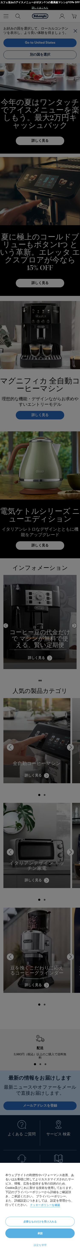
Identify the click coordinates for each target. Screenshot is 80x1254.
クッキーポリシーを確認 (45, 1205)
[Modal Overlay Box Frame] (40, 5)
